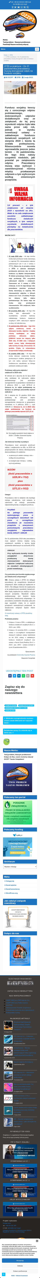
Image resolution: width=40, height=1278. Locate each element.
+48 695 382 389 (11, 1225)
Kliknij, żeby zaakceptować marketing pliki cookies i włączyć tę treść (20, 1151)
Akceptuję (20, 1260)
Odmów (20, 1266)
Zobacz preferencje (20, 1271)
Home (5, 55)
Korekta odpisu (11, 705)
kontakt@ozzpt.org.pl (20, 4)
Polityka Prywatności (22, 1275)
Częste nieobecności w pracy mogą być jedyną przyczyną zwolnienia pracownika (25, 1110)
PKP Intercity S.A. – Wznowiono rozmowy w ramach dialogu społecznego (24, 1075)
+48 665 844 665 (19, 2)
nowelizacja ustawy (26, 705)
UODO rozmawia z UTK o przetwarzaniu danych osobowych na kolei (25, 1098)
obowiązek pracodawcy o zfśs (16, 708)
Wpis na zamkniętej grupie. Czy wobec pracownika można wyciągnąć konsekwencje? (23, 1086)
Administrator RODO (23, 1230)
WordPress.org (12, 893)
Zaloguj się (10, 881)
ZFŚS (11, 55)
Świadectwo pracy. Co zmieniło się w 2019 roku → (18, 731)
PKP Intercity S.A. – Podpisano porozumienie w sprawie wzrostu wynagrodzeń (24, 1038)
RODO (13, 1275)
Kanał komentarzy (13, 889)
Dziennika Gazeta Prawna (26, 655)
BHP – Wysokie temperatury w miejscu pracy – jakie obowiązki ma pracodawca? (25, 1121)
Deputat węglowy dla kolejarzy (23, 1062)
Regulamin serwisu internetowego (14, 1232)
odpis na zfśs (10, 710)
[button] (37, 1241)
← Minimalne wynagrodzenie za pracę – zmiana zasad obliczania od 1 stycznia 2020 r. (19, 720)
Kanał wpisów (11, 885)
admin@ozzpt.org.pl (14, 1228)
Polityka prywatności (9, 1230)
